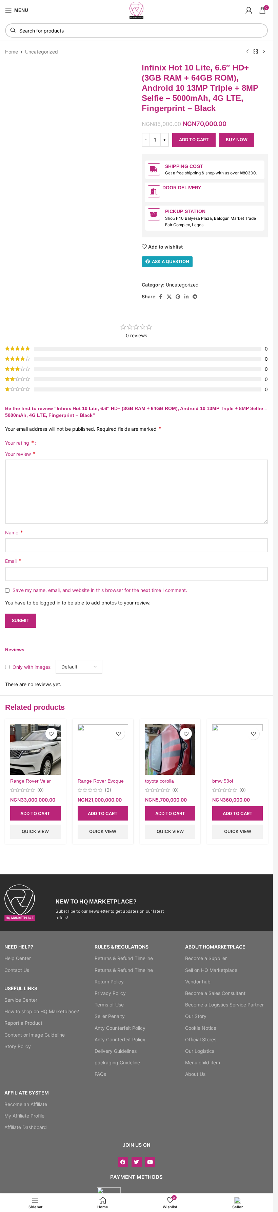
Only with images (32, 667)
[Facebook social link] (161, 296)
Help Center (17, 958)
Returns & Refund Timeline (124, 958)
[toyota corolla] (170, 749)
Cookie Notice (200, 1028)
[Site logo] (137, 10)
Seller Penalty (110, 1016)
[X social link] (169, 296)
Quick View (35, 831)
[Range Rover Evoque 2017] (103, 749)
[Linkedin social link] (186, 296)
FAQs (100, 1074)
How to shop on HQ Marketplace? (41, 1011)
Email (13, 560)
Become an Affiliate (25, 1104)
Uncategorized (41, 52)
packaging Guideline (117, 1062)
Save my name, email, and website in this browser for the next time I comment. (100, 590)
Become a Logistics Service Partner (224, 1004)
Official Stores (200, 1039)
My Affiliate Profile (24, 1116)
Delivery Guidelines (116, 1051)
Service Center (20, 1000)
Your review (20, 453)
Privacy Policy (110, 993)
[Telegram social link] (195, 296)
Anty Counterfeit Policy (120, 1028)
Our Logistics (199, 1051)
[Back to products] (256, 52)
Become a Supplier (206, 958)
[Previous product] (247, 52)
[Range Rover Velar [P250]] (35, 749)
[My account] (249, 10)
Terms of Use (109, 1004)
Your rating (19, 442)
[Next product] (264, 52)
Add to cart (194, 139)
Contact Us (16, 970)
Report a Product (23, 1023)
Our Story (195, 1016)
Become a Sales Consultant (215, 993)
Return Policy (109, 981)
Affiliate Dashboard (25, 1127)
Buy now (236, 139)
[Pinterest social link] (178, 296)
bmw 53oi (222, 781)
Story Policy (17, 1046)
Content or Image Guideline (34, 1035)
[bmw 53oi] (237, 749)
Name (14, 532)
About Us (195, 1074)
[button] (35, 813)
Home (11, 52)
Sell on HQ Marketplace (211, 970)
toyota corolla (159, 781)
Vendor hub (198, 981)
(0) (40, 790)
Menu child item (202, 1062)
